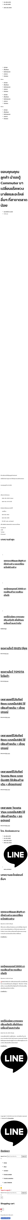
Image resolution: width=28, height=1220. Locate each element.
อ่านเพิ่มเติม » (4, 937)
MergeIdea (11, 1118)
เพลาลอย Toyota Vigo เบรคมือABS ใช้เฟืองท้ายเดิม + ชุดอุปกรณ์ (13, 814)
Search (24, 1156)
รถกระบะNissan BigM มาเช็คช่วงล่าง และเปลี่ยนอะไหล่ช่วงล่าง (15, 564)
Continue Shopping (6, 1218)
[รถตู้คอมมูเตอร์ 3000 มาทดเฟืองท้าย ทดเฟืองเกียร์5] (9, 583)
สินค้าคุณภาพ (7, 72)
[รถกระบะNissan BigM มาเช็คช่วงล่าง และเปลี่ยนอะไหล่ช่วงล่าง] (9, 555)
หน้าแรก (6, 67)
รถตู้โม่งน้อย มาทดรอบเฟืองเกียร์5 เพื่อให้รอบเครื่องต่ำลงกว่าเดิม (14, 620)
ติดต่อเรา (6, 76)
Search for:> (4, 1156)
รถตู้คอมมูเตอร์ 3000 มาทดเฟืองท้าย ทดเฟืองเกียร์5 (15, 592)
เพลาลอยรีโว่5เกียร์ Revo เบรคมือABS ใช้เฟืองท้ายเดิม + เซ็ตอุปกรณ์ (13, 705)
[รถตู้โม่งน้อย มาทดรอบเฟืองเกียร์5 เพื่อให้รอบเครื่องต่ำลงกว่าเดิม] (9, 611)
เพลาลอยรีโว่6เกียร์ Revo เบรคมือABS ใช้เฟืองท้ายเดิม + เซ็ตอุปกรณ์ (13, 741)
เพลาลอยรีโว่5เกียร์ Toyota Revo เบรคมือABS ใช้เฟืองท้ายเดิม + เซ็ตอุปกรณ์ (12, 777)
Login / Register (8, 1182)
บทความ (6, 74)
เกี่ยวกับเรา (6, 69)
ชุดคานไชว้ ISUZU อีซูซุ (14, 648)
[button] (14, 79)
